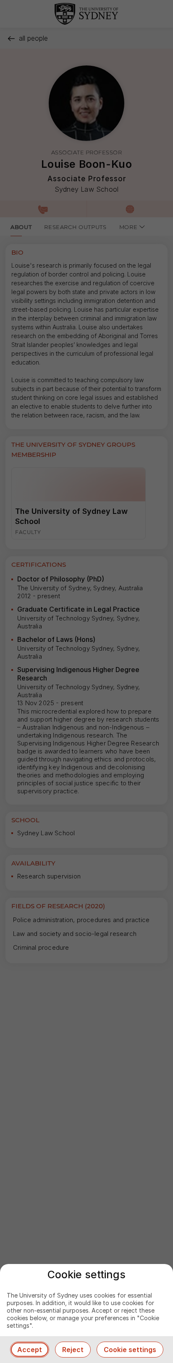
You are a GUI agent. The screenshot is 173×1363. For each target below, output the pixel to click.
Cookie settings (130, 1349)
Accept (29, 1349)
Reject (73, 1349)
